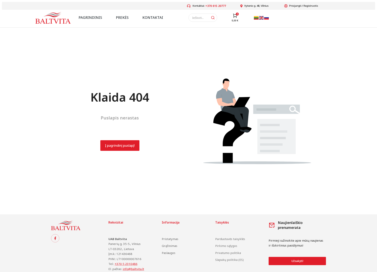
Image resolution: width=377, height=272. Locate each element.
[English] (261, 17)
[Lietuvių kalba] (256, 17)
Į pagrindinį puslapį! (120, 145)
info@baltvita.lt (133, 269)
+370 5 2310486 (126, 264)
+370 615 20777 (215, 6)
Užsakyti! (297, 261)
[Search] (213, 17)
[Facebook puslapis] (55, 238)
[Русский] (266, 17)
